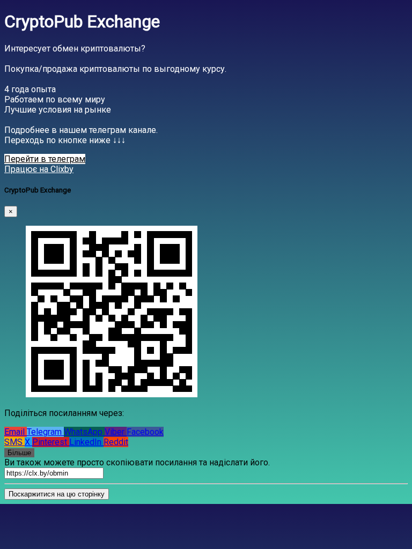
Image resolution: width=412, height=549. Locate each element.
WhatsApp (84, 432)
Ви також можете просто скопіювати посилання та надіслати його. (137, 462)
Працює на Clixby (38, 169)
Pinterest (50, 442)
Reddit (116, 442)
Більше (19, 453)
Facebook (145, 432)
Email (15, 432)
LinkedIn (86, 442)
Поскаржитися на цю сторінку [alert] (57, 494)
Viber (116, 432)
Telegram (45, 432)
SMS (14, 442)
